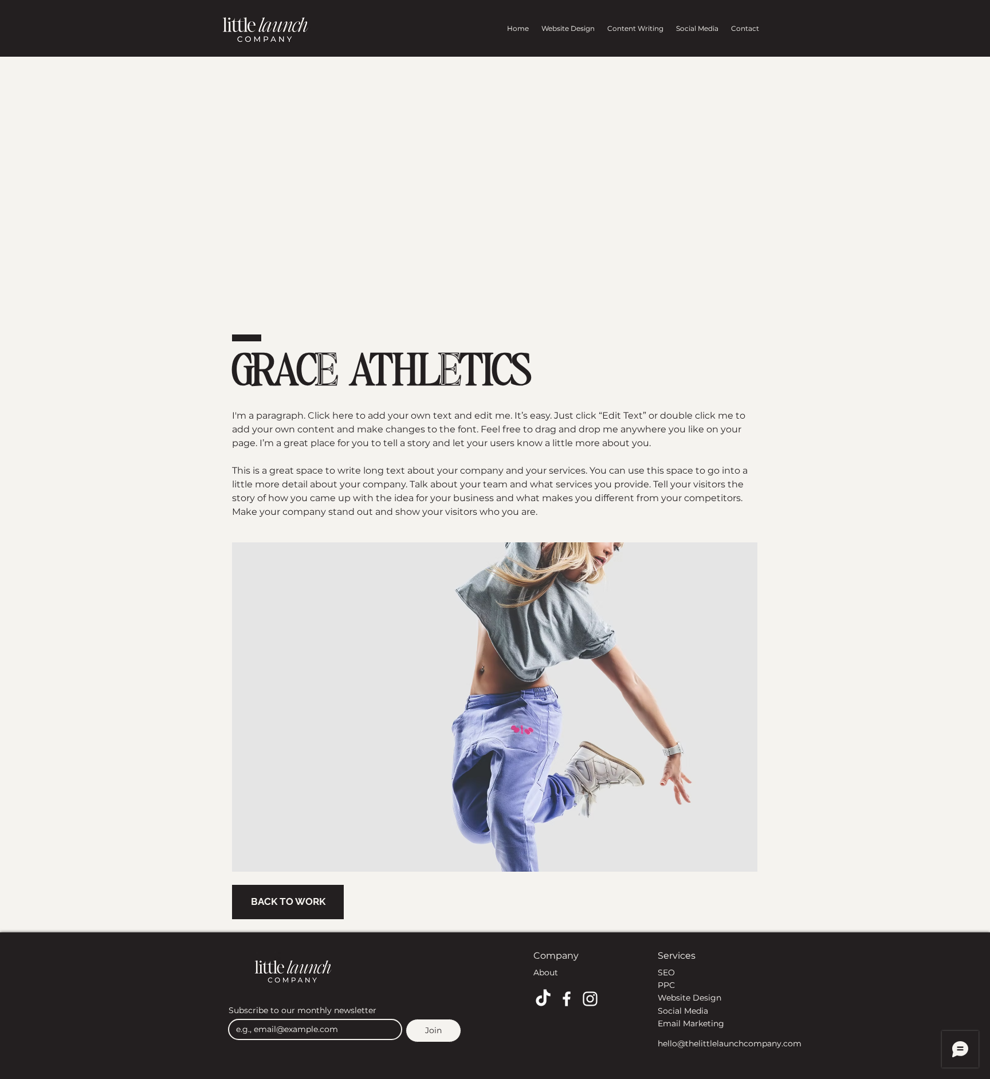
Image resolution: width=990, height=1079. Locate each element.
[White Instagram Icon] (590, 999)
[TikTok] (543, 999)
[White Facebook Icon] (566, 999)
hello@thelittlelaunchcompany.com (730, 1043)
